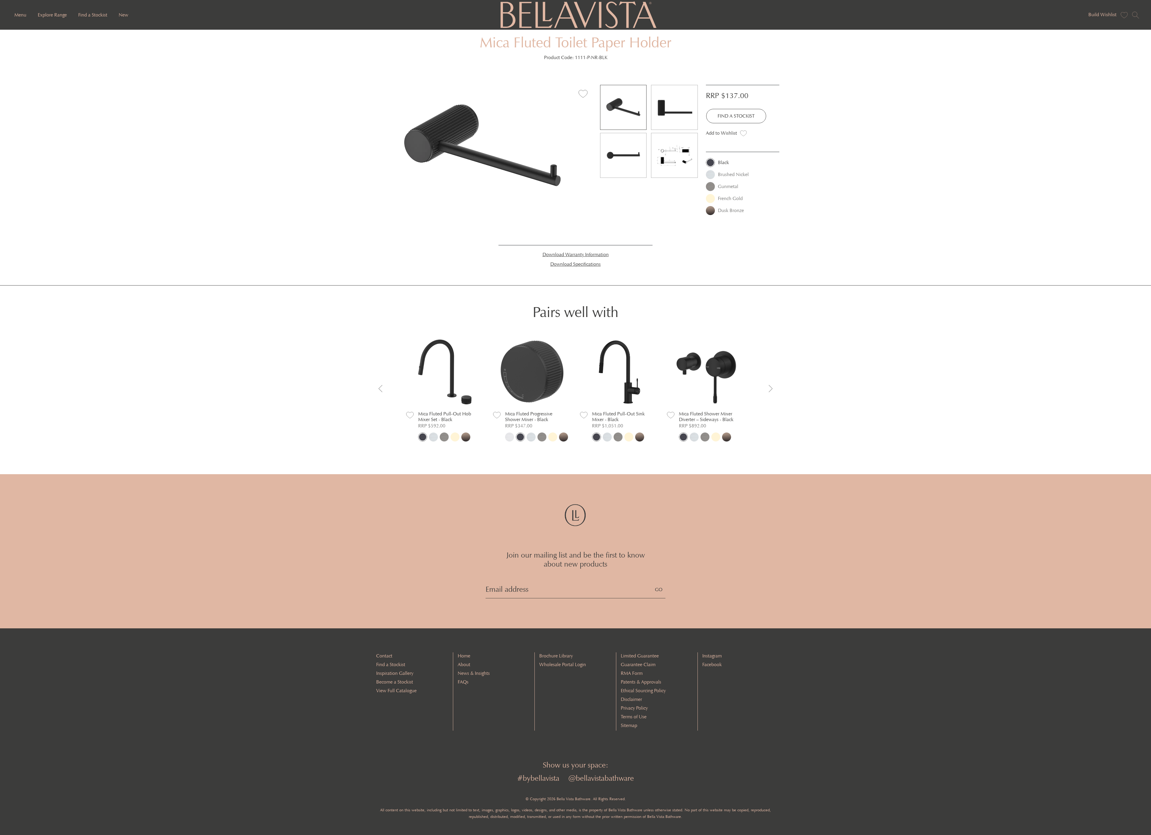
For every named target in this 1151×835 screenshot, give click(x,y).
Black (723, 162)
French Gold (730, 198)
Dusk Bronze (731, 210)
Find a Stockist (92, 15)
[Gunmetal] (444, 436)
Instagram (712, 656)
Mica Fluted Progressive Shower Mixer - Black (528, 416)
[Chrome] (509, 436)
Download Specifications (575, 264)
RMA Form (632, 673)
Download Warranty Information (576, 254)
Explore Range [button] (52, 15)
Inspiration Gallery (394, 673)
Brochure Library (556, 656)
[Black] (422, 436)
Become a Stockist (394, 682)
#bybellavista (538, 778)
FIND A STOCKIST (736, 116)
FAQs (463, 682)
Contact (384, 656)
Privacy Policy (634, 708)
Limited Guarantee (640, 656)
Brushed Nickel (733, 174)
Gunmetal (728, 186)
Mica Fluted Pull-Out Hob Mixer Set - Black (444, 416)
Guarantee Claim (638, 664)
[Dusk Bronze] (465, 436)
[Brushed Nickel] (433, 436)
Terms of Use (634, 717)
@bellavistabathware (601, 778)
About (464, 664)
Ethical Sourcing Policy (643, 690)
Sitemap (629, 725)
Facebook (712, 664)
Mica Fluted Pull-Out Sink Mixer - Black (618, 416)
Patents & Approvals (641, 682)
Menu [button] (20, 15)
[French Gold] (455, 436)
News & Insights (474, 673)
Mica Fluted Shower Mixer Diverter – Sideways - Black (706, 416)
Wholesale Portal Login (562, 664)
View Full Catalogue (396, 690)
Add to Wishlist (721, 133)
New (123, 15)
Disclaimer (631, 699)
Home (464, 656)
